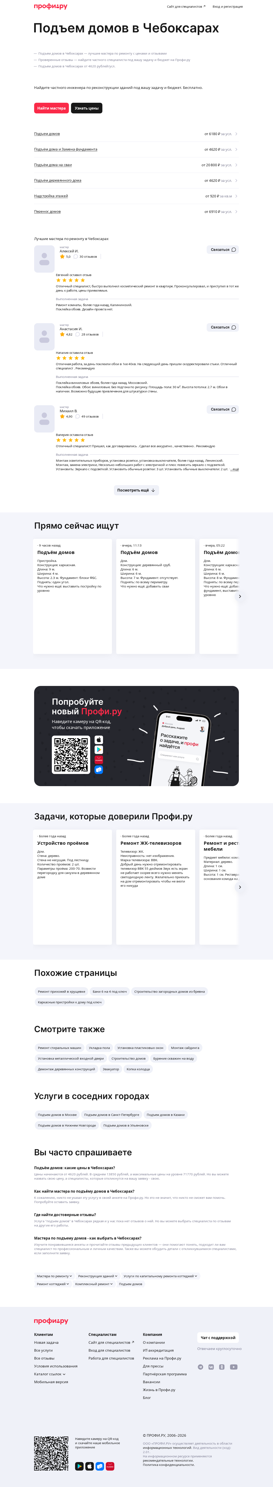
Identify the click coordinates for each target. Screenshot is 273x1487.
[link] (51, 108)
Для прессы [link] (153, 1366)
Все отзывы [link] (44, 1358)
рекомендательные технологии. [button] (168, 1460)
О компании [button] (154, 1342)
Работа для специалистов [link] (111, 1358)
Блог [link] (147, 1397)
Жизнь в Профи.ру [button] (159, 1389)
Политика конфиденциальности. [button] (169, 1464)
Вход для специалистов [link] (109, 1350)
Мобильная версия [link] (51, 1381)
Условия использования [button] (56, 1366)
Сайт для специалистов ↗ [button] (112, 1342)
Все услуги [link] (43, 1350)
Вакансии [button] (151, 1381)
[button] (223, 249)
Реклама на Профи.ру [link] (162, 1358)
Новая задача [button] (46, 1342)
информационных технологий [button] (167, 1447)
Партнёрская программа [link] (165, 1373)
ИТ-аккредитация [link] (158, 1350)
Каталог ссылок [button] (47, 1373)
